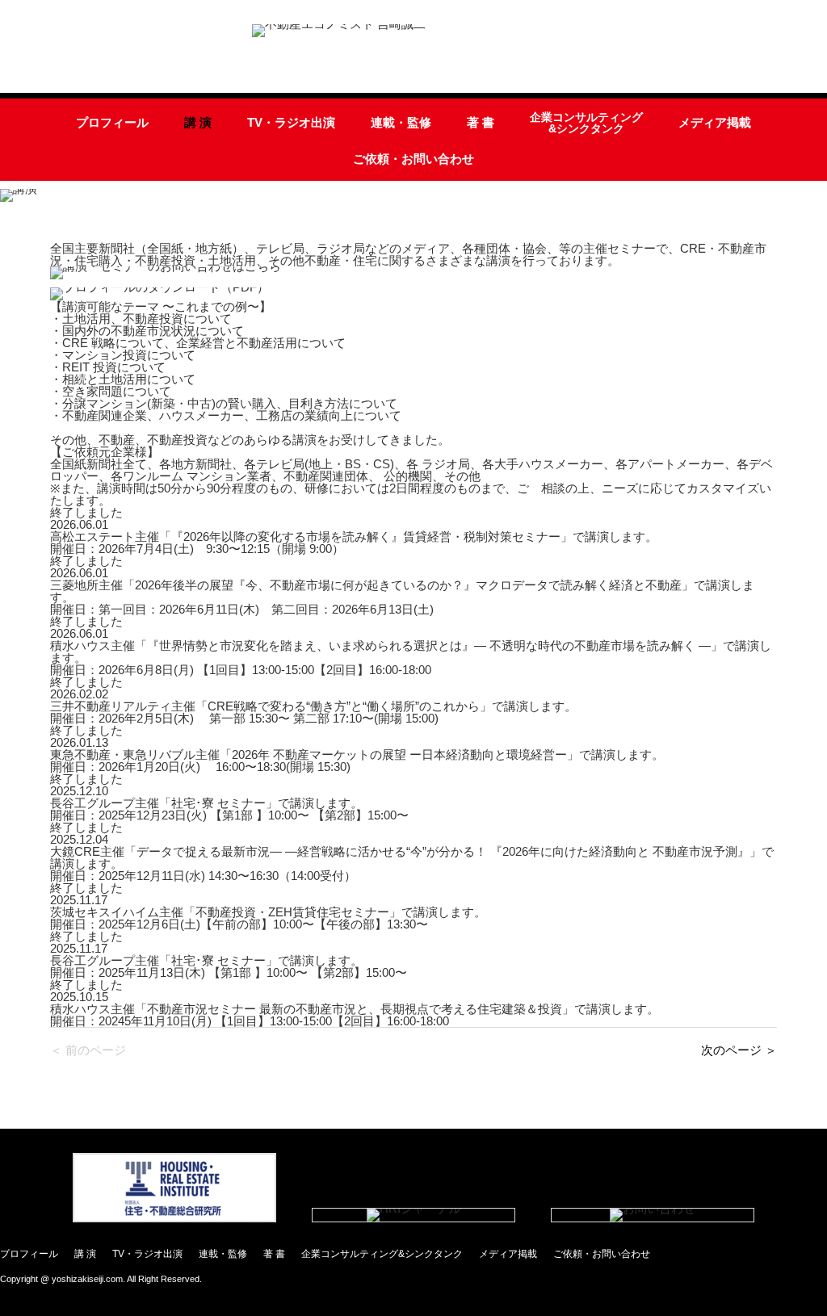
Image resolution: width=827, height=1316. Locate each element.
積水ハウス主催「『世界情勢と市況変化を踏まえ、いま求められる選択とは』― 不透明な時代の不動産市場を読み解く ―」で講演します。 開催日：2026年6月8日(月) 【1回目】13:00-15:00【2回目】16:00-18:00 (410, 657)
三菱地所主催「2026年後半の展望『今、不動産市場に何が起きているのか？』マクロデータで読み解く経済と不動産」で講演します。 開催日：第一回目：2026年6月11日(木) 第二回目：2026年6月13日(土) (402, 597)
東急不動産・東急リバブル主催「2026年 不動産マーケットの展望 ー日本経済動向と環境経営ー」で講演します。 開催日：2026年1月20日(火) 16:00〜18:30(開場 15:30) (357, 760)
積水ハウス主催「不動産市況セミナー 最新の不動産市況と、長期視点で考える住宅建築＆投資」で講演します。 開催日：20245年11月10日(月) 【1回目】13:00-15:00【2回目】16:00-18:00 (354, 1015)
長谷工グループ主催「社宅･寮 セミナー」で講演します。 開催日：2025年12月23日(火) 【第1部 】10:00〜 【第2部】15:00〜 (229, 809)
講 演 (198, 122)
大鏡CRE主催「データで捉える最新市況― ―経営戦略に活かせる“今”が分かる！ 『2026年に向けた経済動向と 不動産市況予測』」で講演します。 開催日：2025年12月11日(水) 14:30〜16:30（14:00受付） (412, 863)
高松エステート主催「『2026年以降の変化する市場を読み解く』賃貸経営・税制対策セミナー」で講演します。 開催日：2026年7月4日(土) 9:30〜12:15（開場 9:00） (353, 542)
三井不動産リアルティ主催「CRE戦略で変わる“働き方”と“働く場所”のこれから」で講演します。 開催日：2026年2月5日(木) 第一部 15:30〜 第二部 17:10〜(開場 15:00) (313, 712)
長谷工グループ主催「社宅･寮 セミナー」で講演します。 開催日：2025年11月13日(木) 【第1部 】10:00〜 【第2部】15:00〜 (228, 966)
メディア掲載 (714, 122)
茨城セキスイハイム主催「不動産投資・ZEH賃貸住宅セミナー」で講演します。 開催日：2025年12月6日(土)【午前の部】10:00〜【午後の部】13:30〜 (268, 918)
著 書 (480, 122)
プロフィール (112, 122)
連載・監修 (401, 122)
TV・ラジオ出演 (291, 122)
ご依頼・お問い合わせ (413, 159)
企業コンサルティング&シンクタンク (586, 123)
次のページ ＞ (739, 1050)
